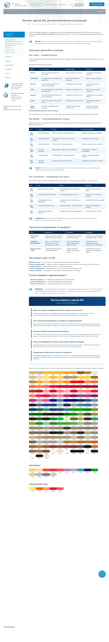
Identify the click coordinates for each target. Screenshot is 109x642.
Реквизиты (8, 77)
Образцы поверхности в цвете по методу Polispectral (14, 44)
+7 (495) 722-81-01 (79, 4)
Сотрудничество (9, 65)
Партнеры (7, 61)
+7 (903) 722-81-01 (79, 6)
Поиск (102, 11)
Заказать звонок (97, 4)
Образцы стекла (9, 50)
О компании (8, 56)
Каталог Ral (8, 47)
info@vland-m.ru (63, 4)
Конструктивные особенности (9, 34)
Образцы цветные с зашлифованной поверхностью (13, 40)
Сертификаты (8, 69)
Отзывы (7, 73)
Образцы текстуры (10, 52)
